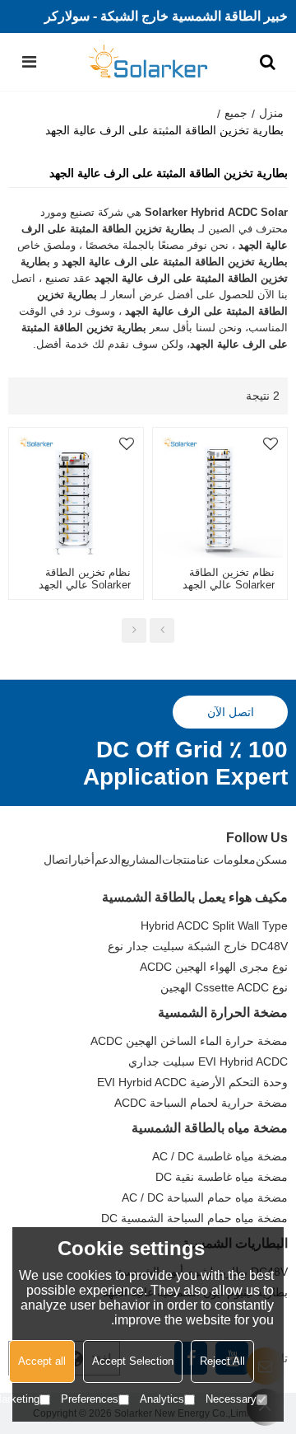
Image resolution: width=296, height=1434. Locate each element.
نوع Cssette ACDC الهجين (224, 987)
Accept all (42, 1361)
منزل (271, 113)
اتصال (58, 859)
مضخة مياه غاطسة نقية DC (221, 1176)
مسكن (272, 859)
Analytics (162, 1399)
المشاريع (141, 859)
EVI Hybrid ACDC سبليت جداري (208, 1061)
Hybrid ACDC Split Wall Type (214, 925)
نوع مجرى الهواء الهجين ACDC (214, 966)
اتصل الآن (230, 712)
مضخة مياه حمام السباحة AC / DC (205, 1197)
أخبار (83, 859)
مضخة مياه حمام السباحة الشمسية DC (194, 1218)
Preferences (89, 1399)
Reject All (222, 1361)
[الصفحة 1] (162, 630)
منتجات (179, 859)
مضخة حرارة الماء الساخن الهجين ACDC (189, 1040)
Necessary (231, 1399)
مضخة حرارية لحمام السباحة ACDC (201, 1102)
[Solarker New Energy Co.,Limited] (148, 61)
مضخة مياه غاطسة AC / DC (220, 1156)
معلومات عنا (226, 859)
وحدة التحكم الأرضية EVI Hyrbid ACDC (192, 1082)
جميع (235, 113)
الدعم (108, 859)
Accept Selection (132, 1361)
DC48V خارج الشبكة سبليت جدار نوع (198, 946)
